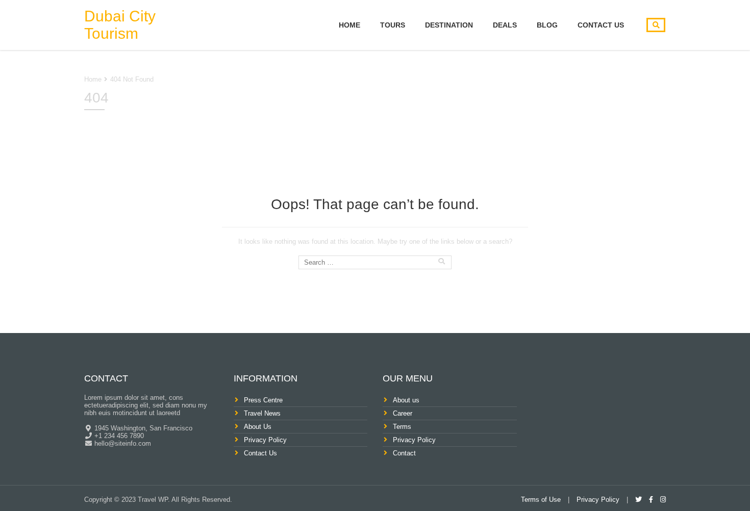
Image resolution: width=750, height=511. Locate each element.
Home (349, 25)
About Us (257, 426)
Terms (402, 426)
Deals (505, 25)
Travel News (262, 413)
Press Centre (263, 400)
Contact (404, 453)
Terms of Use (541, 499)
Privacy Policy (265, 440)
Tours (392, 25)
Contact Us (601, 25)
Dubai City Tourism (120, 25)
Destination (449, 25)
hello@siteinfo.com (121, 443)
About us (406, 400)
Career (402, 413)
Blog (547, 25)
